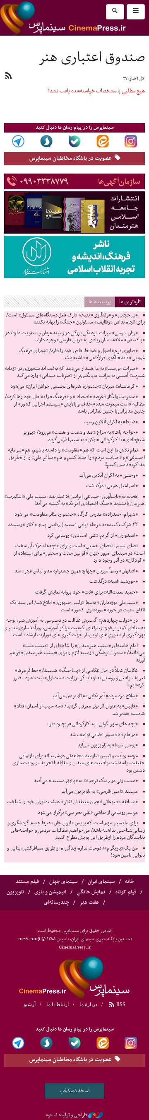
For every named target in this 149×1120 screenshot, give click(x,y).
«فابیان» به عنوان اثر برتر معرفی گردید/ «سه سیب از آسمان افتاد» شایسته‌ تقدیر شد (79, 710)
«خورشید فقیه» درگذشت (113, 581)
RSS (120, 1004)
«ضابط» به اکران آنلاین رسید (111, 422)
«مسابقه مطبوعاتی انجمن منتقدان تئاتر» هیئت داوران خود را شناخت (72, 801)
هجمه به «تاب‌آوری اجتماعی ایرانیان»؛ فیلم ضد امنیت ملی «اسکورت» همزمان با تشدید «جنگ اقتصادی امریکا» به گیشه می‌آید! (75, 500)
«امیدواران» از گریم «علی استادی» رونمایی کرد (92, 535)
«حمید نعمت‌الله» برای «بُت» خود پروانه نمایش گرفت (86, 592)
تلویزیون (15, 892)
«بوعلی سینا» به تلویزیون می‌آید (107, 745)
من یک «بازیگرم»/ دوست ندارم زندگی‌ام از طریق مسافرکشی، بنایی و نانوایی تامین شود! (76, 852)
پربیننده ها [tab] (100, 302)
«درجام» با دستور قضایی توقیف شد (104, 734)
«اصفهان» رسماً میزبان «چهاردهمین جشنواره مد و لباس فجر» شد (76, 571)
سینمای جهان (63, 881)
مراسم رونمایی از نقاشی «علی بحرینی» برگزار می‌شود (88, 812)
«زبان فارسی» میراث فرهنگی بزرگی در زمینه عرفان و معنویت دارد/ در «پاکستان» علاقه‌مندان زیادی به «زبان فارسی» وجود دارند (75, 336)
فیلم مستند (27, 881)
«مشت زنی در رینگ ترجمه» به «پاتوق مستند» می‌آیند (86, 780)
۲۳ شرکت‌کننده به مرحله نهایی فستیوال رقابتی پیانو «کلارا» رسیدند (73, 524)
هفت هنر (89, 902)
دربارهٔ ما (88, 1004)
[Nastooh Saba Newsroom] (95, 1115)
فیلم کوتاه (125, 892)
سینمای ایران (101, 881)
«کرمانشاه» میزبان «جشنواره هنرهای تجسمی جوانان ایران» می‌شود (74, 386)
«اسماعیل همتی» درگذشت (112, 485)
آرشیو (30, 1004)
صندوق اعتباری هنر (91, 58)
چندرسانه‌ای (56, 902)
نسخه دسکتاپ (75, 1091)
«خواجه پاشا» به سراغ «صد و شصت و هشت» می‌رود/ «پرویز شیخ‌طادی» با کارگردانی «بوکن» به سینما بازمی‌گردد (84, 436)
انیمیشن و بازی (50, 892)
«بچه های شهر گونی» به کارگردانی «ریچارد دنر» (92, 724)
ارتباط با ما (57, 1004)
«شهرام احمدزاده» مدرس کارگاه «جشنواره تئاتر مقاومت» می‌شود (76, 514)
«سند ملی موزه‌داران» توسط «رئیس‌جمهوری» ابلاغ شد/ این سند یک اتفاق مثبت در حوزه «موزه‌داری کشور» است (77, 606)
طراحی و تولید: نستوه (66, 1115)
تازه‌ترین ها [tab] (130, 302)
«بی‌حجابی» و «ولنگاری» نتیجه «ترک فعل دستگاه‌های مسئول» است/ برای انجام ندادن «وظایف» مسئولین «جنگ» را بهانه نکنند (75, 319)
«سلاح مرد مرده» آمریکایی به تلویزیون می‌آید (95, 695)
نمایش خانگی (91, 892)
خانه (129, 881)
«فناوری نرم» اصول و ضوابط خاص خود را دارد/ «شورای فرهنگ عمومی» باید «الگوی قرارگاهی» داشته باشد (82, 354)
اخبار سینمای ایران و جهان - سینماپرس (74, 976)
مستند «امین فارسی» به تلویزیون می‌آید (99, 791)
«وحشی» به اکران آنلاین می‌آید (108, 475)
